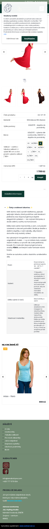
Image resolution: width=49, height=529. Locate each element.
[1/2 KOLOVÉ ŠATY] (24, 51)
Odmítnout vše (12, 39)
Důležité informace (13, 194)
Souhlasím (29, 38)
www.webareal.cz (27, 526)
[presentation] (4, 52)
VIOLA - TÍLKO (9, 396)
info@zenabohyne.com (12, 478)
